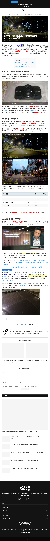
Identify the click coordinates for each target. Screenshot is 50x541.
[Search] (49, 10)
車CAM (4, 319)
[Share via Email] (32, 324)
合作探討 (30, 4)
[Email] (26, 6)
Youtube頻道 (33, 272)
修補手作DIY (25, 507)
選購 (8, 319)
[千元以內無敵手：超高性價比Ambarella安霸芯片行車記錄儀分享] (6, 462)
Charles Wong (7, 40)
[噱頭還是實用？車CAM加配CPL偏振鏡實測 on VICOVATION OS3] (25, 414)
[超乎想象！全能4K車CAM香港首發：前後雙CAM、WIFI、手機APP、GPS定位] (6, 454)
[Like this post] (26, 324)
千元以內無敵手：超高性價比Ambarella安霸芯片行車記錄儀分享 (30, 260)
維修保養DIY (25, 513)
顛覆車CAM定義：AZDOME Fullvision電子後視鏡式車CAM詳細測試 (25, 437)
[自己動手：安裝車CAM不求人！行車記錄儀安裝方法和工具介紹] (6, 470)
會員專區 (26, 4)
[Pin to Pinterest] (30, 324)
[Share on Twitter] (29, 324)
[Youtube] (24, 6)
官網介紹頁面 (32, 110)
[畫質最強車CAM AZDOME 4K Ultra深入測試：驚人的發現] (13, 350)
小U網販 (4, 276)
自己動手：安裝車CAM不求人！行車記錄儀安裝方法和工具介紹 (24, 468)
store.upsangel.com (26, 532)
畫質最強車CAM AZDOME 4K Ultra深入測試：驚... (13, 360)
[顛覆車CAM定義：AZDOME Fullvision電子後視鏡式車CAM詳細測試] (37, 350)
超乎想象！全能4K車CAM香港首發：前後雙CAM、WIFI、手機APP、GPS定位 (27, 452)
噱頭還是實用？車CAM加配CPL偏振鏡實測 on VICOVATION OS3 (19, 431)
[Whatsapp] (28, 6)
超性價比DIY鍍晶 (21, 285)
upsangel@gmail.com (7, 280)
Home (3, 14)
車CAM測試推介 (10, 14)
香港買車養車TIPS (25, 518)
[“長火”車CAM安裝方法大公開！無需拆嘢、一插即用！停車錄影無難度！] (6, 446)
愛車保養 (25, 510)
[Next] (20, 2)
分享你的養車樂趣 (21, 4)
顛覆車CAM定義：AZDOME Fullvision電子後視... (37, 360)
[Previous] (18, 2)
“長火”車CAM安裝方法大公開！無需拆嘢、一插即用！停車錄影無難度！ (25, 444)
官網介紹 (5, 110)
